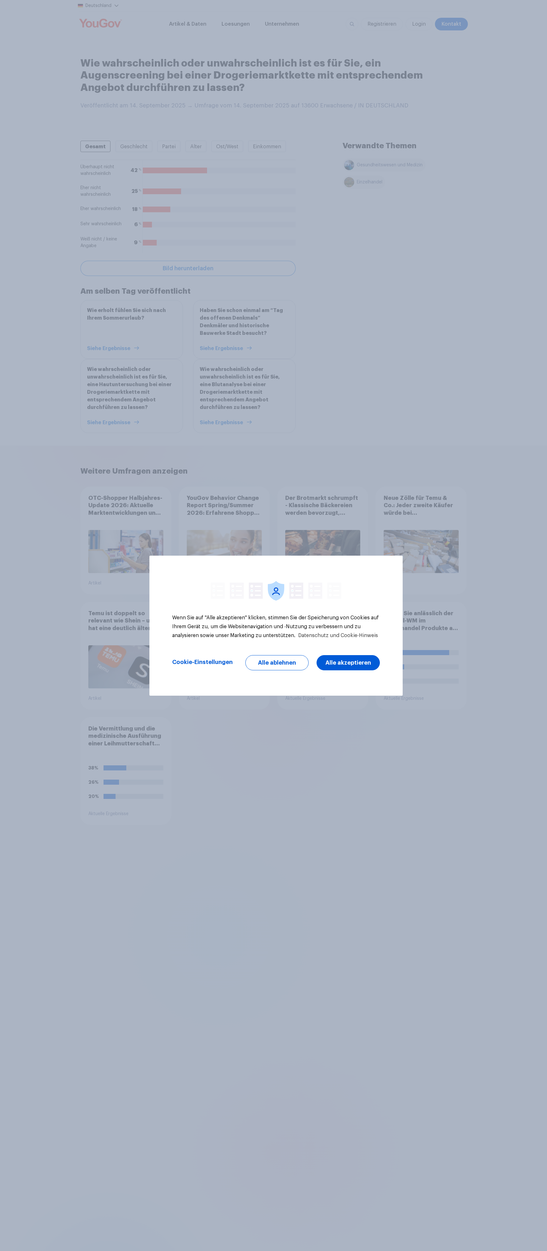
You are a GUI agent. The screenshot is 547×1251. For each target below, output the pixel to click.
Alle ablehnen (277, 663)
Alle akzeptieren (348, 663)
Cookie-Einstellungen (202, 662)
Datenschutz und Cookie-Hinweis (337, 635)
